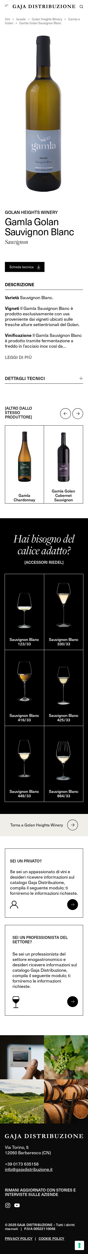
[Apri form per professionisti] (72, 1001)
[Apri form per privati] (72, 904)
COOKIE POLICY (52, 1238)
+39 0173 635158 (22, 1164)
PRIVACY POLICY (19, 1238)
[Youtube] (17, 1205)
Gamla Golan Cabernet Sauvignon (63, 495)
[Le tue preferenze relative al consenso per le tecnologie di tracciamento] (79, 1245)
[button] (65, 413)
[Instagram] (8, 1205)
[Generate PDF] (24, 267)
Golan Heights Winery (47, 19)
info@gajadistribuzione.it (29, 1169)
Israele (21, 19)
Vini (7, 19)
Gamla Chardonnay (24, 497)
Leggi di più (18, 357)
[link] (22, 1057)
